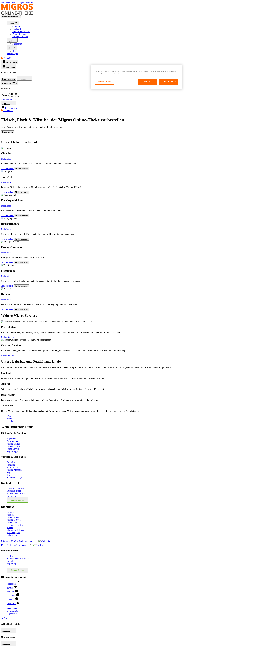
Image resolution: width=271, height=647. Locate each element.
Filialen (10, 527)
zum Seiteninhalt (8, 2)
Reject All (147, 81)
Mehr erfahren (7, 337)
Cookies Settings (18, 500)
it (6, 618)
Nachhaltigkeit (13, 532)
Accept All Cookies (168, 81)
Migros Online (13, 444)
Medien (10, 515)
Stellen (10, 556)
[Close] (178, 68)
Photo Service (13, 449)
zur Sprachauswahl (25, 2)
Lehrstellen (12, 535)
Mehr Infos (6, 159)
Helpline (10, 421)
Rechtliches (12, 608)
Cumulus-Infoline (14, 491)
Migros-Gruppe (14, 520)
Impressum (12, 613)
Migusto (10, 472)
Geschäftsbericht (14, 517)
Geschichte (12, 522)
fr (4, 618)
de (2, 618)
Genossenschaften (15, 525)
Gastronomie (12, 441)
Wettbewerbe (12, 467)
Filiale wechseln (8, 79)
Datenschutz (12, 611)
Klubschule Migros (15, 477)
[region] (136, 77)
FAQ (9, 416)
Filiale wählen (7, 132)
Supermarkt (12, 438)
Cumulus (11, 462)
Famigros (11, 465)
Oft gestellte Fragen (15, 488)
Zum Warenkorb (8, 99)
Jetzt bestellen (7, 168)
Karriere (10, 512)
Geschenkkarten (14, 446)
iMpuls (10, 475)
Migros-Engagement (16, 530)
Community (12, 496)
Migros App (12, 451)
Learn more (127, 74)
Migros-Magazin (14, 470)
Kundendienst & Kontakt (18, 493)
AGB (9, 418)
